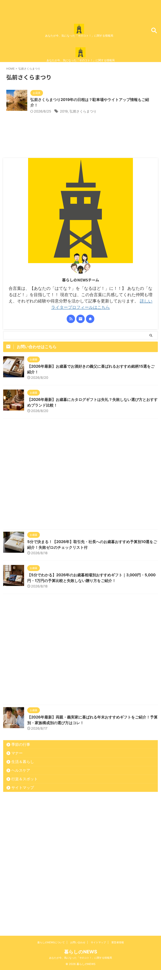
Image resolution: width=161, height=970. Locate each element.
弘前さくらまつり (83, 111)
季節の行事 (20, 744)
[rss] (71, 319)
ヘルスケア (20, 770)
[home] (90, 319)
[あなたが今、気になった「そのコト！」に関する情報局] (79, 30)
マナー (17, 753)
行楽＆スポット (24, 779)
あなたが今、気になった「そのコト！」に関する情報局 (80, 957)
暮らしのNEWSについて (51, 942)
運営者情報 (117, 942)
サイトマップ (22, 787)
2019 (64, 111)
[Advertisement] (80, 475)
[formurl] (80, 319)
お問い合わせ (77, 942)
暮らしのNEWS (80, 951)
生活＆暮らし (22, 761)
